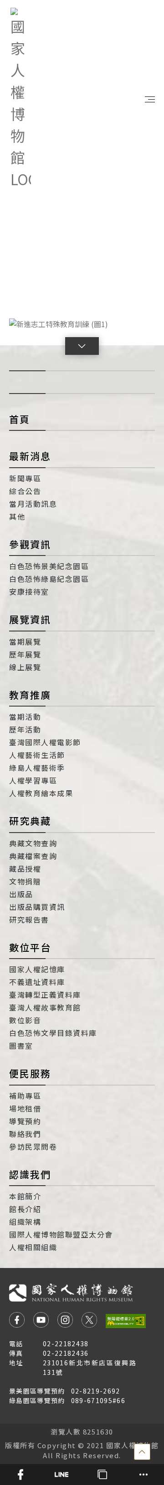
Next (141, 323)
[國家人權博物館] (20, 98)
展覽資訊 (30, 619)
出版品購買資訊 (37, 906)
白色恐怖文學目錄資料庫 (53, 1032)
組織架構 (25, 1221)
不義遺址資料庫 (37, 981)
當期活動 (25, 716)
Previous (23, 323)
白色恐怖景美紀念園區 (49, 566)
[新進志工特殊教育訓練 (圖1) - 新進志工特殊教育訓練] (82, 323)
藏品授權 (25, 868)
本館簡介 (25, 1196)
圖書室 (21, 1045)
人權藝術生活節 (37, 754)
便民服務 (30, 1073)
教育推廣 (30, 695)
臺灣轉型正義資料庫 (45, 994)
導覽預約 (25, 1121)
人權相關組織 (33, 1247)
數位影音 (25, 1020)
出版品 (21, 894)
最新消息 (30, 456)
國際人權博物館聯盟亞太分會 (61, 1234)
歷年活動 (25, 729)
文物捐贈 (25, 881)
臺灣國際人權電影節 (45, 742)
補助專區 (25, 1095)
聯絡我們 (25, 1133)
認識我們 (30, 1174)
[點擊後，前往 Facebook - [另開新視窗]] (17, 1321)
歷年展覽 (25, 654)
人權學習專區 (33, 780)
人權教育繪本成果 (41, 793)
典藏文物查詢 (33, 843)
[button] (82, 346)
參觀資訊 (30, 544)
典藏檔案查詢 (33, 855)
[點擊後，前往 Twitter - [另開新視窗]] (89, 1321)
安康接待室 (29, 591)
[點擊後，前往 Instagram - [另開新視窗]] (65, 1321)
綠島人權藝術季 (37, 767)
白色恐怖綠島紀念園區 (49, 578)
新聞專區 (25, 478)
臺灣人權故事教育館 (45, 1007)
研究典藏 (30, 821)
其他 (17, 516)
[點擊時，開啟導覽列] (150, 98)
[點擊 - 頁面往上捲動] (142, 1452)
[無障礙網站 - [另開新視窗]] (126, 1321)
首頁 (19, 419)
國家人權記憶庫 (37, 969)
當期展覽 (25, 641)
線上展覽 (25, 667)
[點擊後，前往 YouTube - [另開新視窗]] (41, 1321)
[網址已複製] (102, 1474)
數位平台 (30, 947)
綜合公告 (25, 490)
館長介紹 (25, 1208)
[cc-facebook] (20, 1474)
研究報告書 (29, 919)
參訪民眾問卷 (33, 1146)
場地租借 (25, 1108)
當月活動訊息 (33, 503)
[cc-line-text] (61, 1474)
